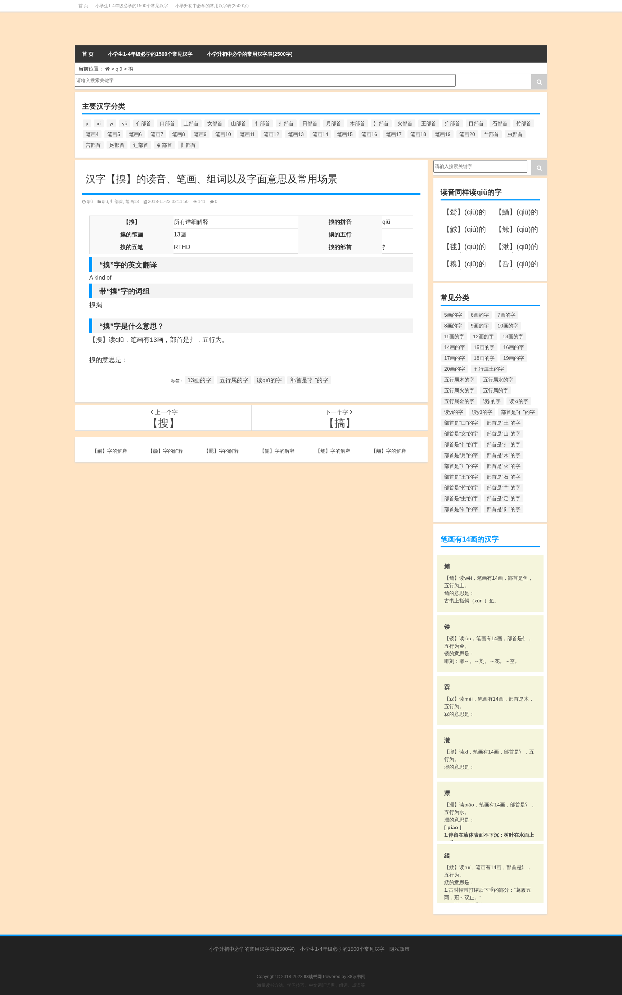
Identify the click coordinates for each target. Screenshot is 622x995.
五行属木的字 (459, 380)
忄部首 (262, 123)
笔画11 (247, 134)
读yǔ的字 (482, 412)
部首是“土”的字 (503, 423)
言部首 (93, 145)
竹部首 (523, 123)
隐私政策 (399, 949)
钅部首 (164, 145)
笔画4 (92, 134)
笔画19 (443, 134)
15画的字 (484, 347)
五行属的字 (234, 380)
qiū (119, 69)
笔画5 (113, 134)
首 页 (83, 5)
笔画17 (394, 134)
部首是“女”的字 (461, 434)
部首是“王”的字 (461, 477)
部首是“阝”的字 (503, 509)
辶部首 (140, 145)
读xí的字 (518, 401)
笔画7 (156, 134)
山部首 (238, 123)
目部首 (476, 123)
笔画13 (296, 134)
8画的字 (453, 326)
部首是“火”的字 (503, 466)
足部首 (117, 145)
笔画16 (369, 134)
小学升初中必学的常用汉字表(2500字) (212, 5)
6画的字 (480, 315)
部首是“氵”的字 (461, 466)
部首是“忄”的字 (461, 444)
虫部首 (515, 134)
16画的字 (513, 347)
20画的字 (454, 369)
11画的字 (454, 336)
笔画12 (271, 134)
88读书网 (356, 976)
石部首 (500, 123)
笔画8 (178, 134)
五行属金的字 (459, 401)
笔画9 (200, 134)
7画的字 (506, 315)
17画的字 (454, 358)
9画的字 (480, 326)
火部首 (405, 123)
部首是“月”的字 (461, 455)
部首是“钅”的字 (461, 509)
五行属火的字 (459, 390)
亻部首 (143, 123)
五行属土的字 (489, 369)
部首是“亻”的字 (518, 412)
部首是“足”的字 (503, 498)
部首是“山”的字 (503, 434)
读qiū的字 (269, 380)
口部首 (167, 123)
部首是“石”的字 (503, 477)
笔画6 (135, 134)
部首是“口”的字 (461, 423)
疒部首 (452, 123)
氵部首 (381, 123)
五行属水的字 (498, 380)
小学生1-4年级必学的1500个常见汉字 (131, 5)
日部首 (309, 123)
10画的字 (507, 326)
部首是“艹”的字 (503, 487)
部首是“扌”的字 (309, 380)
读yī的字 (453, 412)
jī (87, 123)
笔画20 (467, 134)
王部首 (428, 123)
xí (99, 123)
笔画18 (418, 134)
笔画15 (345, 134)
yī (111, 123)
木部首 (357, 123)
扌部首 (286, 123)
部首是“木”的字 (503, 455)
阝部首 (188, 145)
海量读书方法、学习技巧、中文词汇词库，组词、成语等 (311, 985)
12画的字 (483, 336)
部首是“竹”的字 (461, 487)
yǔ (124, 123)
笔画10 (223, 134)
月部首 (333, 123)
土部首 (191, 123)
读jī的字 (492, 401)
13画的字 (199, 380)
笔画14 (320, 134)
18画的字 (484, 358)
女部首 (214, 123)
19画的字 (513, 358)
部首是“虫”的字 (461, 498)
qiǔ (90, 201)
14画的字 (454, 347)
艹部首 (491, 134)
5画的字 (453, 315)
